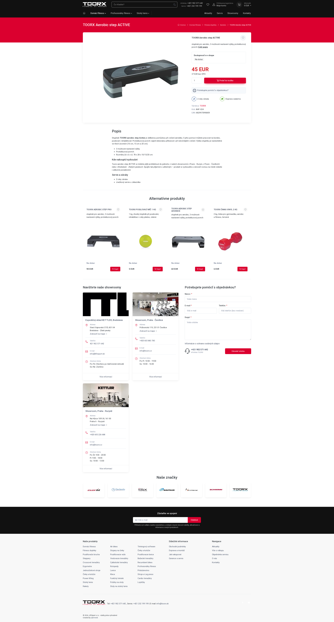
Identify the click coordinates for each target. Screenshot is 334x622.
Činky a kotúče (144, 550)
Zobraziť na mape (97, 334)
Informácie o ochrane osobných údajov (202, 343)
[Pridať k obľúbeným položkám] (243, 38)
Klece (112, 574)
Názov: (188, 294)
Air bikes (114, 546)
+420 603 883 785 (147, 340)
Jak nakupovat (175, 554)
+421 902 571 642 (191, 3)
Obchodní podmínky (177, 546)
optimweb (94, 618)
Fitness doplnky (210, 25)
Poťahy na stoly (117, 582)
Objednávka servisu (220, 554)
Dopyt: (188, 317)
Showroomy (232, 13)
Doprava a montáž (177, 550)
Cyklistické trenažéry (119, 562)
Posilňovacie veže (118, 554)
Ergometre (87, 566)
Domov (183, 25)
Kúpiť (116, 269)
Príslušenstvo (143, 570)
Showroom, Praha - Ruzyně (98, 411)
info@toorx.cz (146, 351)
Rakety (86, 586)
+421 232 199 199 (194, 6)
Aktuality (208, 13)
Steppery (86, 558)
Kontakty (247, 13)
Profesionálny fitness (120, 13)
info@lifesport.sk (97, 354)
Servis (220, 13)
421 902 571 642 (97, 343)
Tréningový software (146, 546)
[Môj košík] (239, 5)
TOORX (203, 106)
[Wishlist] (208, 5)
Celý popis (203, 47)
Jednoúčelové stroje (91, 570)
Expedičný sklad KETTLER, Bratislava (104, 320)
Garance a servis (176, 558)
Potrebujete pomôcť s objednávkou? (212, 90)
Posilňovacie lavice (146, 554)
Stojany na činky (117, 550)
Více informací (106, 377)
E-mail (188, 306)
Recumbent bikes (145, 562)
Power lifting (88, 578)
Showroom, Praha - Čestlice (149, 320)
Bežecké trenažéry (145, 558)
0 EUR (247, 4)
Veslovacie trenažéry (119, 558)
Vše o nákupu (218, 550)
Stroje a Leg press (145, 574)
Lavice (113, 570)
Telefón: (223, 306)
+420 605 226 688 (97, 434)
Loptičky (141, 582)
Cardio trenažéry (145, 578)
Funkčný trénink (117, 578)
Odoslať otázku (238, 351)
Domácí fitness (97, 13)
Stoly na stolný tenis (119, 586)
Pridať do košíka (226, 80)
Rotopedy (114, 566)
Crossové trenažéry (91, 562)
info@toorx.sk (162, 603)
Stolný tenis (142, 13)
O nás (214, 558)
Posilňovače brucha (91, 554)
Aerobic (223, 25)
